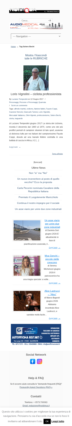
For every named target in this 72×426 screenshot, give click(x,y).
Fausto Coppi (51, 109)
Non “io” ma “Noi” (38, 173)
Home (13, 47)
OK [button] (47, 421)
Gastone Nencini (16, 112)
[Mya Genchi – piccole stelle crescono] (27, 275)
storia (11, 118)
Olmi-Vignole (31, 115)
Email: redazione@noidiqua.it (36, 405)
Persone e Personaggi (28, 102)
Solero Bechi (55, 115)
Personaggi (13, 102)
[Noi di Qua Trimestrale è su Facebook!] (32, 363)
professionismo (43, 115)
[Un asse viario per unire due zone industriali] (27, 240)
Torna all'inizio (57, 154)
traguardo (19, 118)
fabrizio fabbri (39, 109)
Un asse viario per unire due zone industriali (38, 209)
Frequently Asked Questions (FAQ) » (36, 387)
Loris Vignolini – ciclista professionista (36, 94)
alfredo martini (20, 109)
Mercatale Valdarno (17, 115)
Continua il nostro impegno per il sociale (38, 203)
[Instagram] (39, 363)
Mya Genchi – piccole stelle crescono (52, 259)
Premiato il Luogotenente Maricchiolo (38, 197)
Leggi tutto (57, 421)
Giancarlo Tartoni (31, 112)
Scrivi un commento (19, 105)
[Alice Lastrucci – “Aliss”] (27, 310)
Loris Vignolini (44, 112)
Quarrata (42, 102)
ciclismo (30, 109)
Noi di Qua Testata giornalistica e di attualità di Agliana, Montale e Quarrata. (34, 9)
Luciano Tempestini (19, 99)
